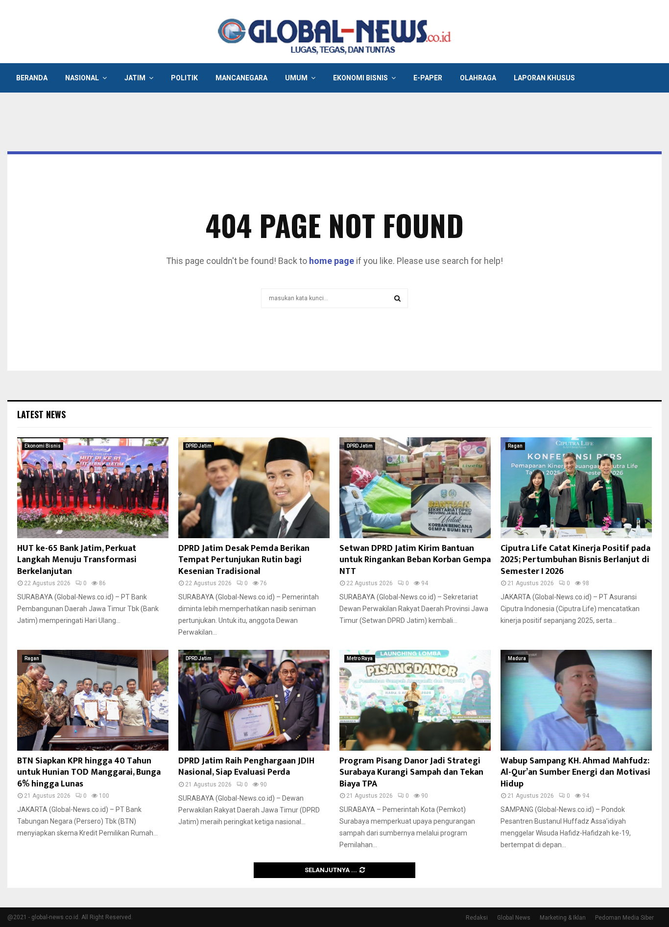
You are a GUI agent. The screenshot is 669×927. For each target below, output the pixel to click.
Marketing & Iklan (563, 917)
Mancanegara (241, 78)
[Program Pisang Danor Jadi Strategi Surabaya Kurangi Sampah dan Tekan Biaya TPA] (415, 700)
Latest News (41, 414)
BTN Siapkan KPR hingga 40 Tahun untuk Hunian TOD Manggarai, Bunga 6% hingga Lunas (89, 772)
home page (331, 261)
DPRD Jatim (199, 446)
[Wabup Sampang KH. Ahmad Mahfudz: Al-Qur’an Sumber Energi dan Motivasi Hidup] (576, 700)
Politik (184, 78)
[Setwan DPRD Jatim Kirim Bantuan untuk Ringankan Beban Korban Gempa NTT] (415, 487)
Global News (513, 917)
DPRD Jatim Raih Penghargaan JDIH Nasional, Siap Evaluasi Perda (246, 767)
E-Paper (427, 78)
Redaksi (477, 917)
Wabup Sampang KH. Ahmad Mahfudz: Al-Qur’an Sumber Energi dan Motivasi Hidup (575, 772)
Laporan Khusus (544, 78)
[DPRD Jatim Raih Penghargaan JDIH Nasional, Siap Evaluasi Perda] (254, 700)
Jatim (134, 78)
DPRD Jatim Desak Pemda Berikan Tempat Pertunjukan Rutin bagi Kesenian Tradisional (244, 560)
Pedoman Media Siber (624, 917)
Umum (296, 78)
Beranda (32, 78)
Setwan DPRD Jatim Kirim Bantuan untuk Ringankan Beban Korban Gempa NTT (415, 560)
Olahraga (478, 78)
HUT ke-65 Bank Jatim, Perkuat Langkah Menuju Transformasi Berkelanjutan (77, 560)
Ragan (515, 446)
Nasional (82, 78)
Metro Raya (360, 658)
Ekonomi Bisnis (360, 78)
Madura (517, 658)
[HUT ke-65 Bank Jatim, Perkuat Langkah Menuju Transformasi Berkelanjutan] (92, 487)
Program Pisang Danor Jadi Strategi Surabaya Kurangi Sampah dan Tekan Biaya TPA (411, 772)
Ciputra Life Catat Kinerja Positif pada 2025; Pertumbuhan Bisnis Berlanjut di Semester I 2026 (575, 560)
